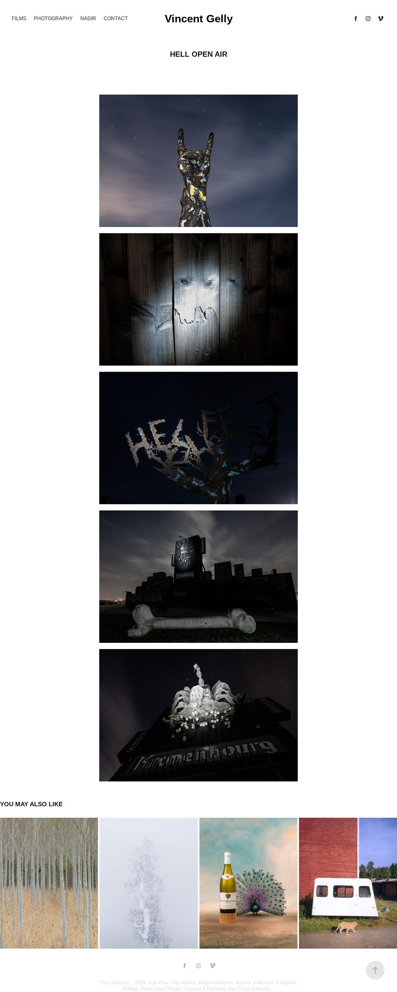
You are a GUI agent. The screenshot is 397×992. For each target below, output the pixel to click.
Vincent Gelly (199, 18)
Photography (53, 18)
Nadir (88, 18)
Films (19, 18)
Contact (116, 18)
